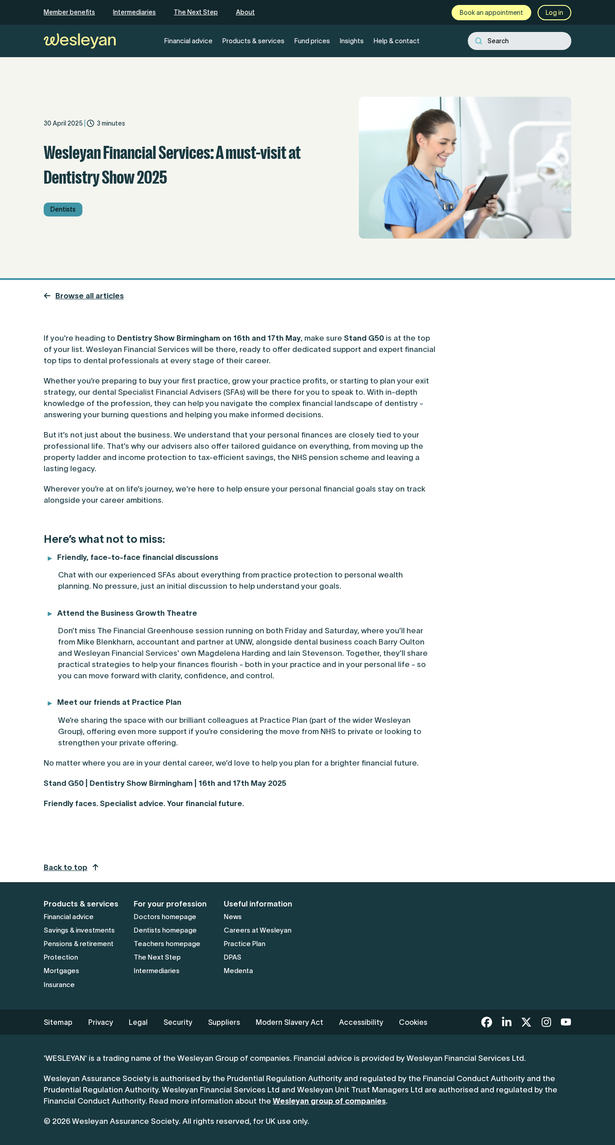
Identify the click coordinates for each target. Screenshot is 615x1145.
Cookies (413, 1022)
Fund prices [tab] (312, 41)
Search (498, 41)
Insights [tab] (352, 41)
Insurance (59, 984)
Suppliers (224, 1022)
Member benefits (69, 12)
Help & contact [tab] (397, 41)
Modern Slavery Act (289, 1022)
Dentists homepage (165, 930)
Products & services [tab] (253, 41)
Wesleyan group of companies (329, 1101)
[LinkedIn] (506, 1022)
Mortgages (61, 970)
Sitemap (58, 1022)
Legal (138, 1022)
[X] (526, 1022)
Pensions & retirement (78, 943)
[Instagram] (546, 1022)
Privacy (100, 1022)
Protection (61, 957)
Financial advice (69, 916)
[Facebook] (486, 1022)
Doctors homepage (165, 916)
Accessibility (361, 1022)
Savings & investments (79, 930)
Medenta (238, 970)
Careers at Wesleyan (257, 930)
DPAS (232, 957)
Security (177, 1022)
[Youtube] (566, 1022)
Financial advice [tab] (188, 41)
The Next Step (196, 12)
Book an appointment (491, 12)
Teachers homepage (167, 943)
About (245, 12)
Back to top (65, 867)
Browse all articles (89, 296)
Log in (554, 12)
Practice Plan (244, 943)
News (233, 916)
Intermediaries (134, 12)
